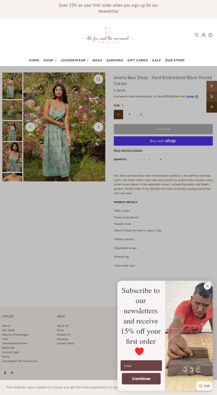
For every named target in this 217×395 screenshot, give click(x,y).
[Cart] (210, 35)
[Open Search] (197, 35)
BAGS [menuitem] (97, 60)
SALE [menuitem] (156, 60)
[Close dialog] (207, 286)
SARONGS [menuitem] (114, 60)
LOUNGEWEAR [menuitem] (73, 60)
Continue (141, 378)
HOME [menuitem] (34, 60)
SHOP (48, 60)
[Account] (204, 35)
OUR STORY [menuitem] (175, 60)
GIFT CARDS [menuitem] (137, 60)
